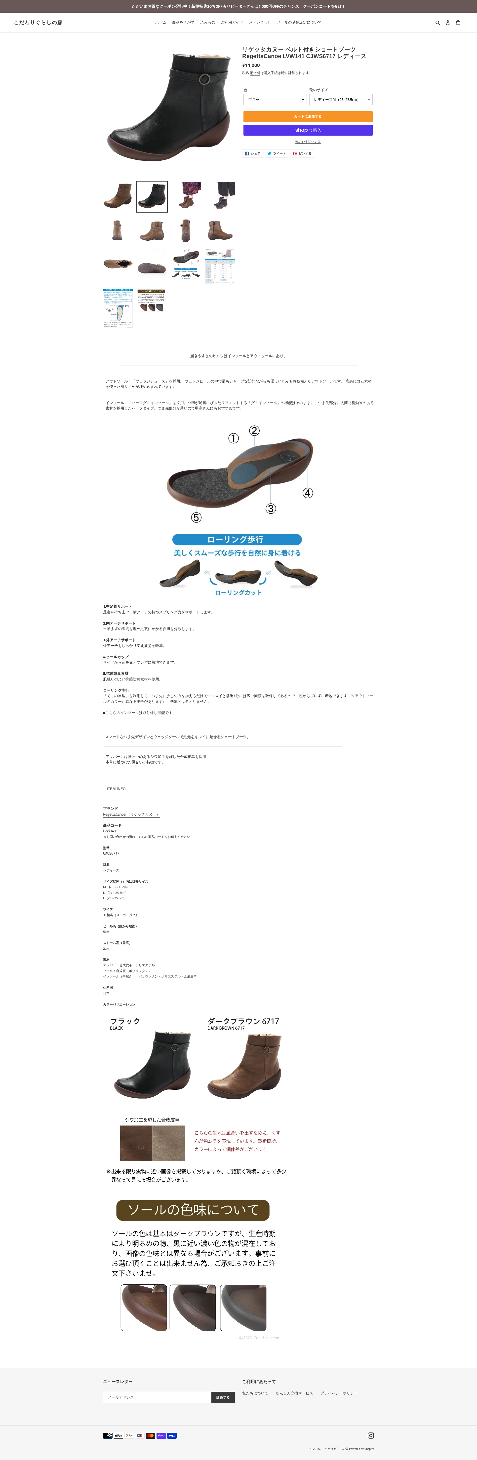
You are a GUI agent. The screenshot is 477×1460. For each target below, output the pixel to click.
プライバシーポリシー (339, 1393)
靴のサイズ (318, 90)
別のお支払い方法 (308, 142)
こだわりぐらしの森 (38, 22)
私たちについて (255, 1393)
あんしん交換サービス (294, 1393)
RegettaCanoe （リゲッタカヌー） (131, 814)
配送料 (255, 72)
